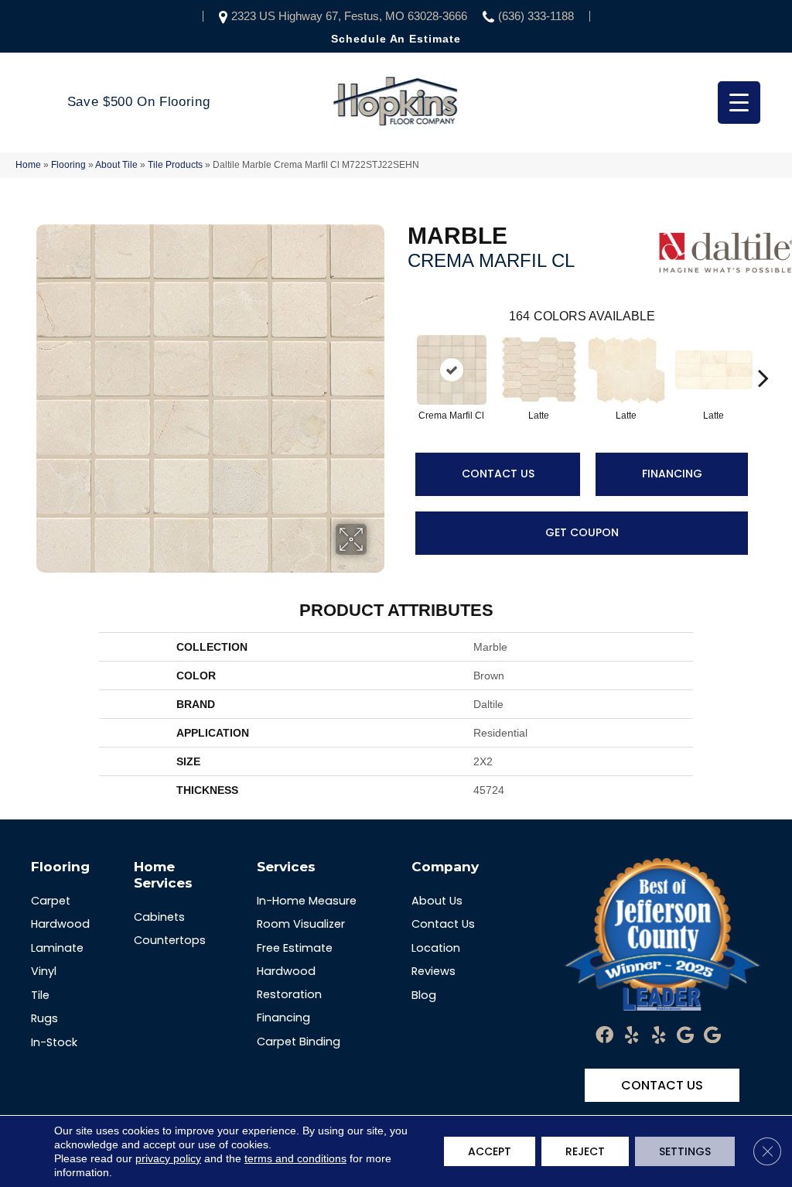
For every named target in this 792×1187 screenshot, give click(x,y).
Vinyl (43, 971)
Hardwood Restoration (289, 982)
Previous (399, 354)
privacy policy (168, 1158)
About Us (437, 900)
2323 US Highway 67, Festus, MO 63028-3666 (349, 15)
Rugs (44, 1018)
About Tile (116, 164)
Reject (585, 1151)
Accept (489, 1151)
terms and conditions (295, 1158)
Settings (685, 1151)
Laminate (57, 948)
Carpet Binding (298, 1041)
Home (28, 164)
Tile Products (175, 164)
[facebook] (604, 1035)
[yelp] (631, 1035)
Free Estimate (295, 948)
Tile (40, 995)
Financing (672, 473)
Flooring (68, 164)
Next (763, 354)
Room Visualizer (301, 924)
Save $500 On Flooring (138, 101)
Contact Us (498, 473)
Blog (423, 995)
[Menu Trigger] (739, 102)
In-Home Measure (307, 900)
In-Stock (54, 1042)
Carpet (50, 900)
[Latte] (539, 369)
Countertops (170, 940)
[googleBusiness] (685, 1035)
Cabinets (159, 917)
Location (435, 948)
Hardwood (60, 924)
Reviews (433, 971)
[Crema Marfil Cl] (451, 370)
